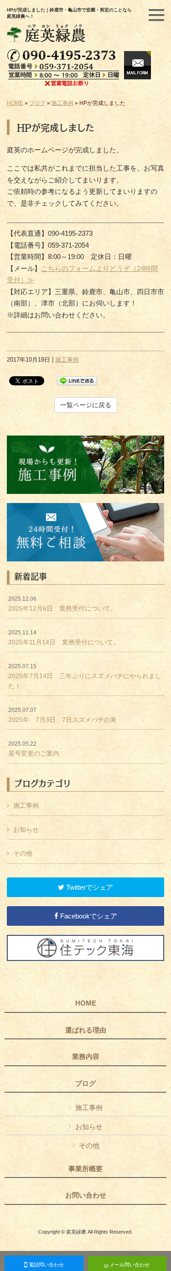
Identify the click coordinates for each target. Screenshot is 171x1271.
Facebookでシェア (87, 916)
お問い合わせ (85, 1195)
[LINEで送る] (77, 380)
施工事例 (62, 103)
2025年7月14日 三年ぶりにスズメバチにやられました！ (84, 676)
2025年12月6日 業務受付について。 (62, 604)
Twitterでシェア (88, 887)
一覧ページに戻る (85, 405)
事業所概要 (85, 1168)
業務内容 (85, 1056)
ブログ (37, 103)
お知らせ (26, 829)
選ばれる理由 (85, 1030)
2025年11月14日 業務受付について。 (63, 637)
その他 (22, 853)
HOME (15, 103)
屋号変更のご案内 (33, 749)
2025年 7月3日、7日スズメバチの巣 (62, 715)
